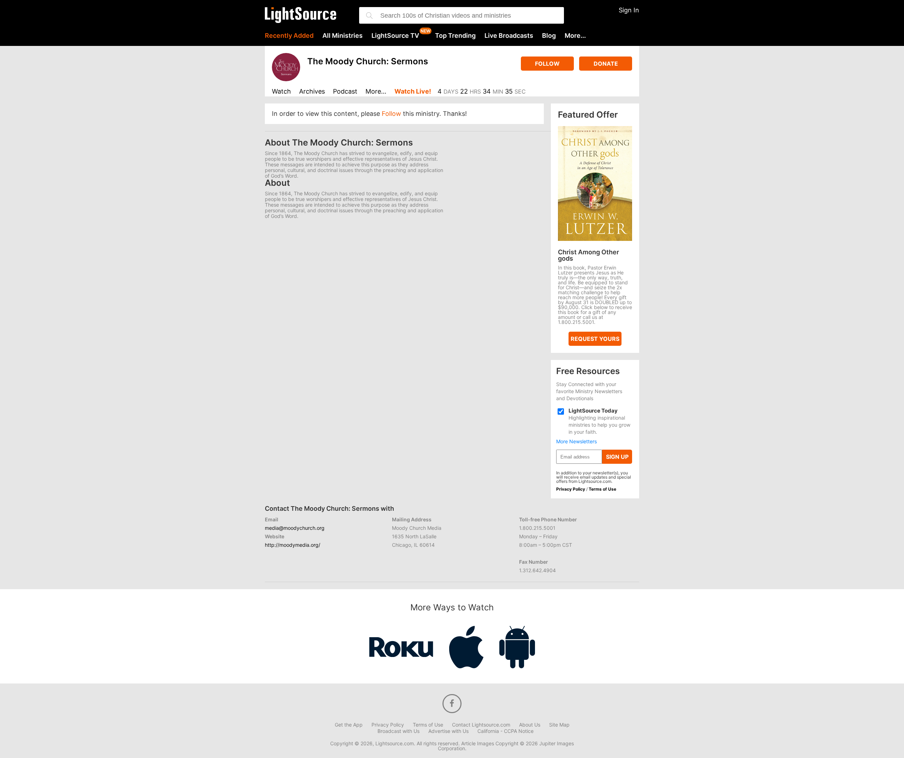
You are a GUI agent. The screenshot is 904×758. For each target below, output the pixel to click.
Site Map (559, 724)
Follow (547, 63)
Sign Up (617, 456)
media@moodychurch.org (295, 528)
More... (575, 35)
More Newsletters (576, 441)
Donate (606, 63)
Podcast (345, 91)
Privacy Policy (570, 489)
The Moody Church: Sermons (367, 61)
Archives (312, 91)
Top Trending (455, 35)
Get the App (349, 724)
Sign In (629, 10)
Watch (281, 91)
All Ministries (342, 35)
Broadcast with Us (398, 731)
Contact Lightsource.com (481, 724)
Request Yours (595, 338)
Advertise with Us (448, 731)
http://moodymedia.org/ (292, 545)
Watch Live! (412, 91)
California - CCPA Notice (505, 731)
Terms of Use (602, 489)
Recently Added (289, 35)
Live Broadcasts (508, 35)
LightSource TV (395, 35)
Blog (549, 35)
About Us (529, 724)
